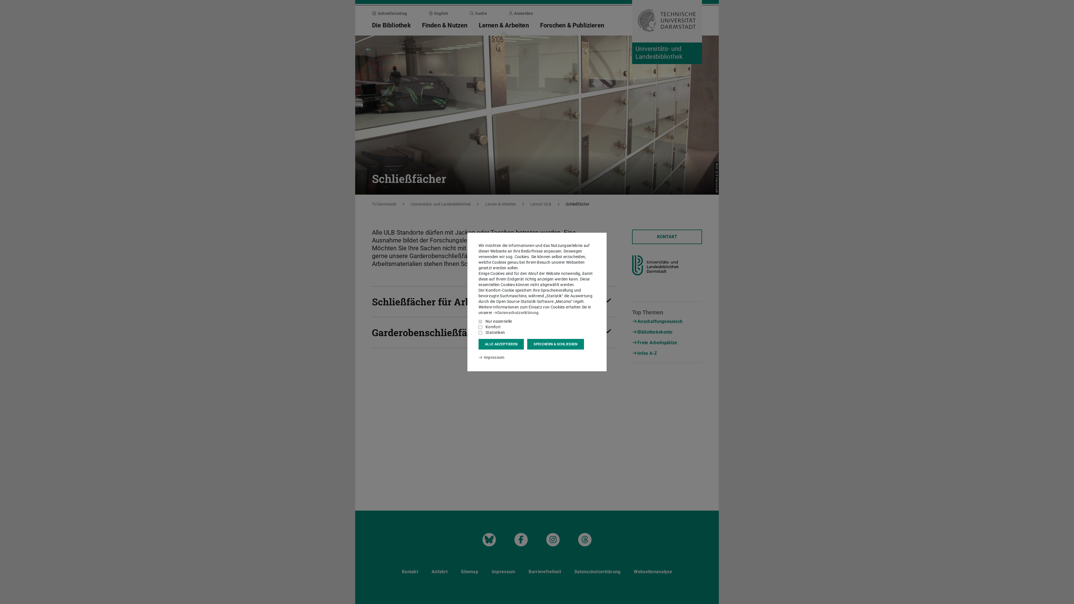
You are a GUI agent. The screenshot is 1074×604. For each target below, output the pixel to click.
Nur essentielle (499, 321)
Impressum (494, 357)
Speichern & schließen (555, 344)
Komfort (493, 327)
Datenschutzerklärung (517, 312)
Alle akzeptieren (501, 344)
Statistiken (495, 332)
